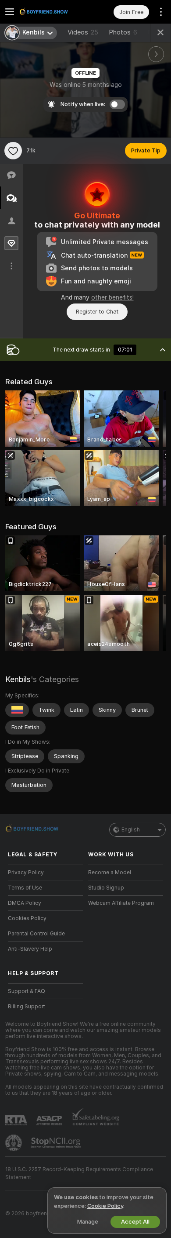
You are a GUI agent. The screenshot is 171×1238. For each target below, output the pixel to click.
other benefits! (112, 297)
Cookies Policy (27, 918)
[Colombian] (17, 710)
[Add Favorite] (13, 150)
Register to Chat (97, 311)
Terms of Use (25, 888)
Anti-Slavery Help (30, 949)
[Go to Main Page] (52, 12)
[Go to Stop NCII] (56, 1143)
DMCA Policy (24, 903)
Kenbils (18, 679)
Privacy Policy (26, 872)
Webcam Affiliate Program (121, 903)
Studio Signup (106, 888)
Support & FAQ (26, 991)
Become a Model (109, 872)
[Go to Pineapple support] (14, 1143)
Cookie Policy (105, 1206)
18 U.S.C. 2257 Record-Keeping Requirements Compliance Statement (79, 1173)
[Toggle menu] (9, 12)
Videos (83, 32)
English (130, 830)
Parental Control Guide (36, 934)
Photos (123, 32)
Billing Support (26, 1007)
